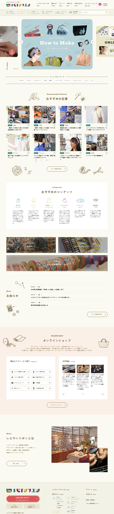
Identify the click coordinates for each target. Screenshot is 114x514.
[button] (21, 42)
